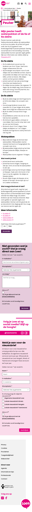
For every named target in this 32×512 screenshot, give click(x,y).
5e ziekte (6, 213)
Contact (4, 479)
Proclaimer (5, 452)
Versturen (24, 308)
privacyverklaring (8, 296)
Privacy (3, 445)
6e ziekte (6, 216)
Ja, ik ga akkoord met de (15, 296)
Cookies (4, 448)
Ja (4, 226)
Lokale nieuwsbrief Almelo (14, 401)
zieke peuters (8, 220)
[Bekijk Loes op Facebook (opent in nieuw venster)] (26, 333)
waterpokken (8, 218)
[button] (18, 4)
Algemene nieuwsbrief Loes (14, 398)
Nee (10, 226)
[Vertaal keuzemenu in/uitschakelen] (21, 4)
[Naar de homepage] (1, 8)
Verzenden (6, 231)
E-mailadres (7, 258)
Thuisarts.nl (5, 57)
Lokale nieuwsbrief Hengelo (14, 404)
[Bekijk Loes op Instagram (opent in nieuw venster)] (22, 333)
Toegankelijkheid (7, 455)
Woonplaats (7, 266)
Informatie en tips (7, 472)
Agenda (4, 468)
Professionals (6, 475)
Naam (5, 371)
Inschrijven (24, 430)
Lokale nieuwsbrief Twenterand (16, 407)
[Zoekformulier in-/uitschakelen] (25, 4)
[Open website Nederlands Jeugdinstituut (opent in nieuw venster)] (16, 486)
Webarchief (5, 459)
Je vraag (6, 274)
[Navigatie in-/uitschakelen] (29, 3)
